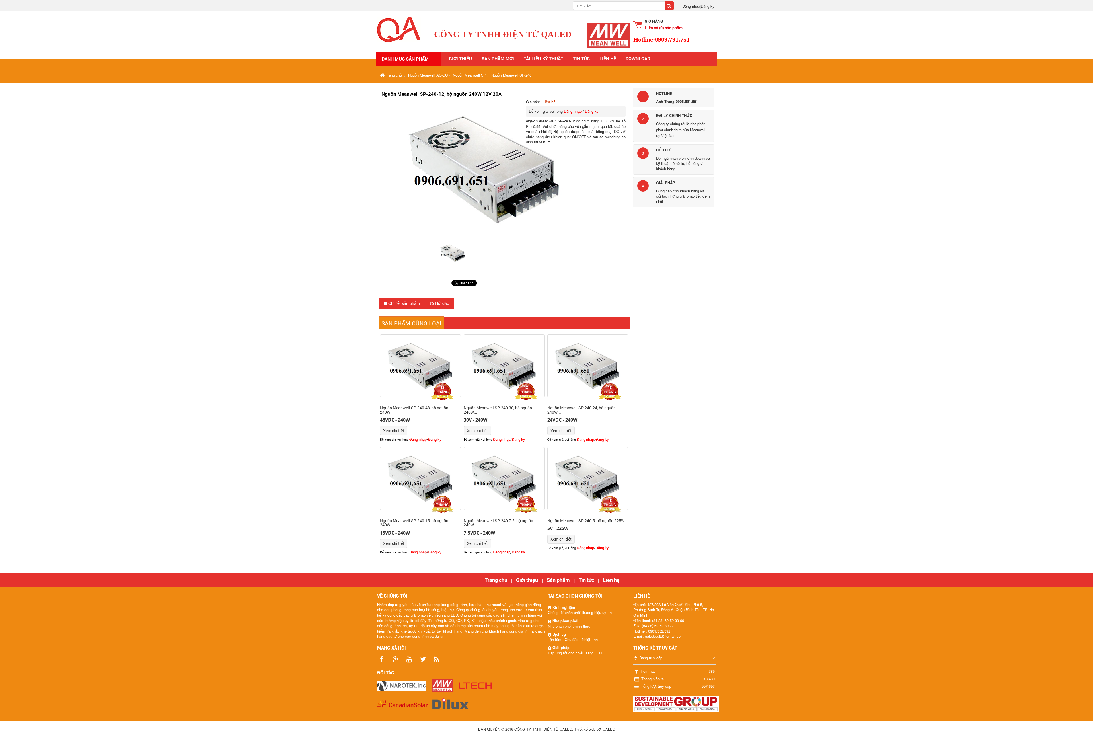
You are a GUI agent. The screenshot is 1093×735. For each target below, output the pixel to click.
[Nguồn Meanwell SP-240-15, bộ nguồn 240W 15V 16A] (420, 478)
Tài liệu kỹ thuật (543, 58)
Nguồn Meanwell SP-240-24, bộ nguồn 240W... (581, 410)
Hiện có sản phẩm (664, 27)
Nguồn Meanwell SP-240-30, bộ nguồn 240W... (498, 410)
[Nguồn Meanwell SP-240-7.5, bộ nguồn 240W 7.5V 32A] (504, 478)
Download (638, 58)
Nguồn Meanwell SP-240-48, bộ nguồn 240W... (414, 410)
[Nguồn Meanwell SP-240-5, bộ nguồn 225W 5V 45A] (587, 478)
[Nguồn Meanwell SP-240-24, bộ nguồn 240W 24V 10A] (587, 365)
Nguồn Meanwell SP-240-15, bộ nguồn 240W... (414, 522)
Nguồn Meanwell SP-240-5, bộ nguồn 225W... (587, 520)
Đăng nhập (691, 6)
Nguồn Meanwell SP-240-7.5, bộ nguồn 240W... (498, 522)
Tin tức (581, 58)
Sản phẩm (558, 579)
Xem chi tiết (393, 430)
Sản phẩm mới (498, 58)
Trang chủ (496, 579)
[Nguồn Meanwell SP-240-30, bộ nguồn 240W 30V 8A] (504, 365)
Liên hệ (607, 58)
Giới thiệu (460, 58)
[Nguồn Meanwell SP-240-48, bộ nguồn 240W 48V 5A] (420, 365)
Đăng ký (707, 6)
